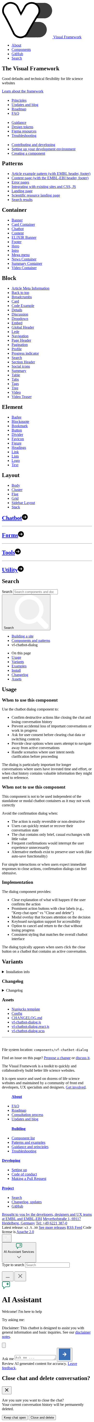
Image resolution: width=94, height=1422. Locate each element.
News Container (24, 259)
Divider (17, 434)
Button (17, 430)
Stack (16, 507)
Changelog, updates (27, 1202)
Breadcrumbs (22, 297)
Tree (15, 388)
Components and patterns (31, 640)
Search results (22, 200)
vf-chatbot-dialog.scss (28, 1031)
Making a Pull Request (29, 1178)
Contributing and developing (33, 145)
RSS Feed (74, 1227)
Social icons (21, 366)
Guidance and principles (30, 1147)
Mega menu (21, 255)
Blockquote (20, 421)
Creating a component (28, 153)
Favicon (18, 439)
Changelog (20, 675)
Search (17, 58)
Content (18, 233)
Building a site (23, 636)
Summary (19, 371)
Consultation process (27, 1115)
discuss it (82, 1058)
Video (16, 392)
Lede (15, 332)
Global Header (23, 327)
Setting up (19, 1170)
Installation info (18, 972)
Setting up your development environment (43, 149)
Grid (15, 498)
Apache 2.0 (25, 1232)
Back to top (20, 293)
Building (19, 1129)
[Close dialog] (7, 1390)
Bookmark (20, 426)
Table (16, 375)
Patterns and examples (28, 1142)
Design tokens (22, 127)
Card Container (23, 224)
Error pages (20, 182)
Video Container (24, 268)
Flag (15, 494)
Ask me (8, 1359)
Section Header (23, 362)
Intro (15, 250)
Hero (15, 246)
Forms (10, 535)
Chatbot (18, 229)
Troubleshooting (24, 135)
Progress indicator (25, 353)
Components (21, 49)
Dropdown (20, 319)
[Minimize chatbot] (7, 1276)
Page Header (21, 340)
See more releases (52, 1227)
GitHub (17, 54)
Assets (16, 679)
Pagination (20, 345)
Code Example (23, 306)
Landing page (22, 191)
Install (16, 670)
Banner (17, 220)
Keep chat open (15, 1417)
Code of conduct (24, 1174)
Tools (8, 552)
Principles (19, 100)
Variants (18, 662)
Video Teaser (22, 397)
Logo (16, 460)
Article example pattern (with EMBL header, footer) (51, 174)
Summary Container (27, 263)
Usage (16, 657)
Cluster (17, 490)
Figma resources (24, 131)
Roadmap (19, 109)
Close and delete (42, 1417)
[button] (4, 1345)
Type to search (13, 1265)
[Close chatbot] (20, 1276)
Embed (17, 323)
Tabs (15, 379)
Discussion (20, 314)
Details (17, 310)
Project (8, 1188)
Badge (16, 417)
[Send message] (64, 1355)
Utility (10, 570)
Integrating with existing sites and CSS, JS (44, 187)
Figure (16, 443)
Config (17, 1013)
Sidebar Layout (23, 503)
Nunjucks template (26, 1009)
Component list (23, 1138)
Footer (16, 242)
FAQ (15, 113)
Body (16, 485)
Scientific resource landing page (36, 195)
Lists (15, 456)
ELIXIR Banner (24, 237)
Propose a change (57, 1058)
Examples (19, 666)
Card (15, 301)
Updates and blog (25, 105)
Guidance (19, 122)
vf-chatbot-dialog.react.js (30, 1026)
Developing (11, 1160)
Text (15, 465)
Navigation (20, 336)
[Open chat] (7, 1238)
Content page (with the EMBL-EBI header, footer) (50, 178)
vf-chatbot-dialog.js (26, 1022)
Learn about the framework (22, 91)
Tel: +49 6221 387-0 (51, 1223)
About (16, 45)
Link (15, 452)
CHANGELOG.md (27, 1018)
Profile (17, 349)
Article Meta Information (30, 288)
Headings (19, 447)
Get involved (76, 1087)
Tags (15, 384)
